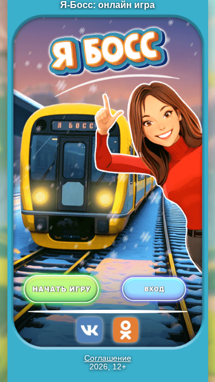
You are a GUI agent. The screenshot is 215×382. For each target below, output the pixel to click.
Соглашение (107, 358)
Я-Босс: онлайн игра (107, 5)
